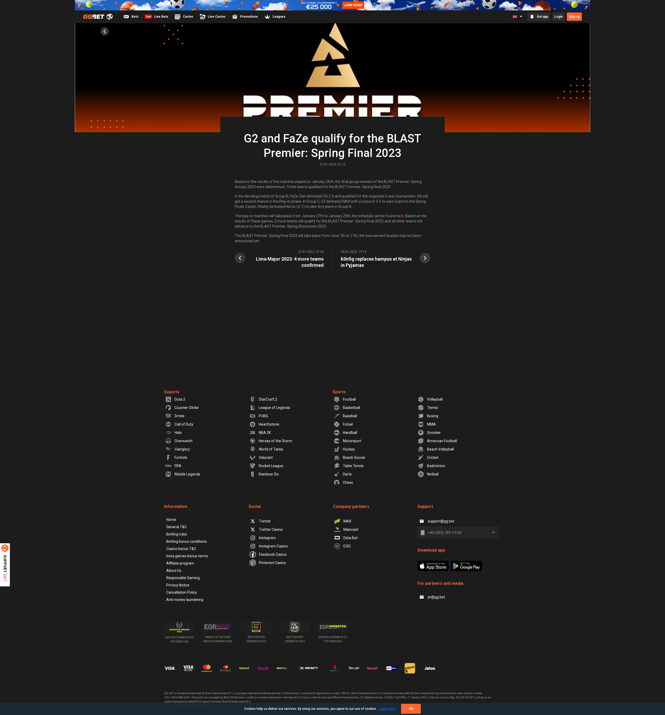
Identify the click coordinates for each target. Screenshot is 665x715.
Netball (432, 474)
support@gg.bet (441, 521)
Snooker (434, 433)
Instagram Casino (273, 546)
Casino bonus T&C (181, 549)
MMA (431, 424)
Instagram (267, 538)
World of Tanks (271, 449)
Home (171, 520)
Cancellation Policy (181, 592)
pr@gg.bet (436, 597)
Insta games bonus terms (187, 556)
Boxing (432, 416)
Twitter (265, 521)
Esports (171, 391)
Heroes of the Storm (275, 441)
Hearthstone (269, 424)
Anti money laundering (184, 600)
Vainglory (182, 449)
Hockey (349, 449)
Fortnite (181, 457)
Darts (347, 474)
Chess (348, 482)
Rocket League (271, 466)
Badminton (436, 466)
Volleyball (435, 399)
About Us (173, 570)
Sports (339, 391)
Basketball (351, 408)
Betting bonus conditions (186, 541)
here (400, 216)
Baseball (350, 416)
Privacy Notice (177, 585)
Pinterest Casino (272, 563)
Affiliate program (180, 563)
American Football (442, 441)
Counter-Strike (187, 408)
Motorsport (352, 441)
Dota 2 (180, 399)
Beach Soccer (354, 457)
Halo (178, 433)
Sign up (574, 16)
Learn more (388, 709)
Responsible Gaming (183, 578)
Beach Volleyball (440, 449)
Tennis (432, 408)
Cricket (432, 457)
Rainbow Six (269, 474)
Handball (350, 433)
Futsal (348, 424)
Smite (179, 416)
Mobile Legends (187, 474)
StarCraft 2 (268, 399)
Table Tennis (353, 466)
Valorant (266, 457)
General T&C (176, 527)
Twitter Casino (271, 529)
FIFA (178, 466)
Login (558, 16)
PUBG (263, 416)
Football (349, 399)
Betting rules (176, 534)
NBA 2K (265, 433)
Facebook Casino (273, 554)
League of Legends (274, 408)
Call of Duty (184, 424)
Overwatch (183, 441)
